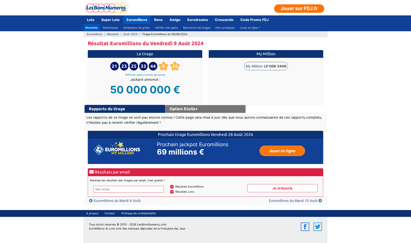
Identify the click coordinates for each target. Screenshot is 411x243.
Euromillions (137, 20)
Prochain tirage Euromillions (184, 134)
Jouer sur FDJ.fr (299, 8)
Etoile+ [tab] (184, 108)
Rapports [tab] (107, 108)
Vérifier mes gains (166, 27)
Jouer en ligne (282, 151)
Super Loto (110, 20)
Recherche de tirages (197, 27)
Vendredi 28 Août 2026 (232, 134)
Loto (90, 20)
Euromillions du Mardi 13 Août (293, 200)
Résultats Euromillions (189, 186)
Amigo (175, 20)
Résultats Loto (184, 191)
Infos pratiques (225, 27)
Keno (158, 20)
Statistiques (110, 27)
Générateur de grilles (136, 27)
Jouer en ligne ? (250, 27)
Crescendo (224, 20)
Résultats (91, 27)
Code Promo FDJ (254, 20)
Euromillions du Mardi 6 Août (117, 200)
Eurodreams (197, 20)
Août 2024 (130, 34)
